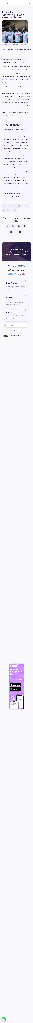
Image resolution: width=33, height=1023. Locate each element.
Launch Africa (11, 70)
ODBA (18, 70)
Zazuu (3, 49)
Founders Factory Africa (8, 79)
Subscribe (16, 330)
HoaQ (19, 79)
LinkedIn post (22, 62)
